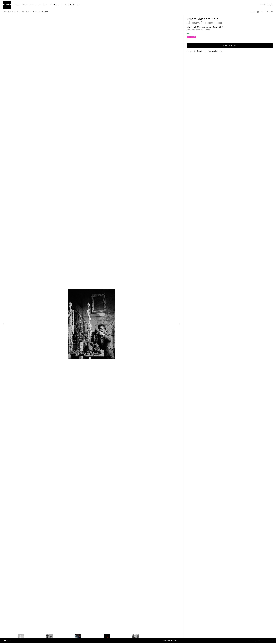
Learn (38, 5)
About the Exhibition (215, 51)
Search (262, 5)
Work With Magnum (72, 5)
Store (45, 5)
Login (270, 5)
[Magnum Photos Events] (7, 5)
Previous (4, 324)
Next (179, 324)
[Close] (273, 640)
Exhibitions (25, 11)
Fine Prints (54, 5)
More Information (230, 45)
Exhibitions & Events (10, 11)
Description (201, 51)
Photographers (27, 5)
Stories (16, 5)
